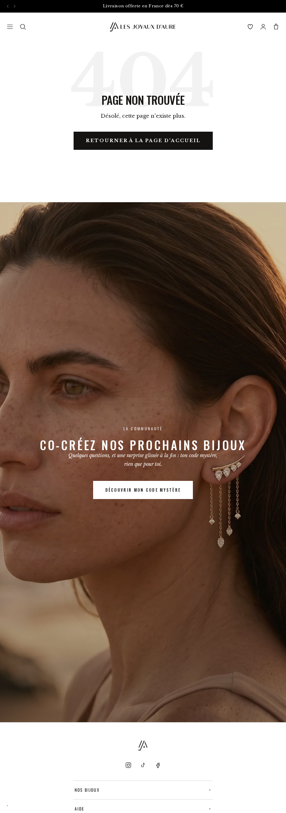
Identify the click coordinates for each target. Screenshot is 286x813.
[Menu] (10, 26)
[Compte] (263, 26)
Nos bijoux (143, 790)
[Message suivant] (14, 6)
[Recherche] (23, 26)
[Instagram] (128, 765)
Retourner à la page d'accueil (143, 141)
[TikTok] (143, 765)
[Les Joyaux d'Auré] (143, 27)
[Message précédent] (8, 6)
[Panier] (276, 26)
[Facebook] (157, 765)
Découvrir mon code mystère (143, 490)
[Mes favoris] (250, 26)
